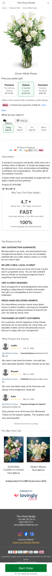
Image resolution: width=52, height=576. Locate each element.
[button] (46, 569)
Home (4, 8)
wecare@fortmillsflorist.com (26, 524)
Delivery (8, 122)
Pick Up (24, 120)
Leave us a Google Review (26, 542)
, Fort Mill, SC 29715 (26, 519)
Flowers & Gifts (14, 8)
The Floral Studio (26, 3)
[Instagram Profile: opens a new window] (20, 534)
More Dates (43, 128)
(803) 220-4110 (26, 522)
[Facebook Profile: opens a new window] (26, 534)
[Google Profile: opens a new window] (32, 534)
